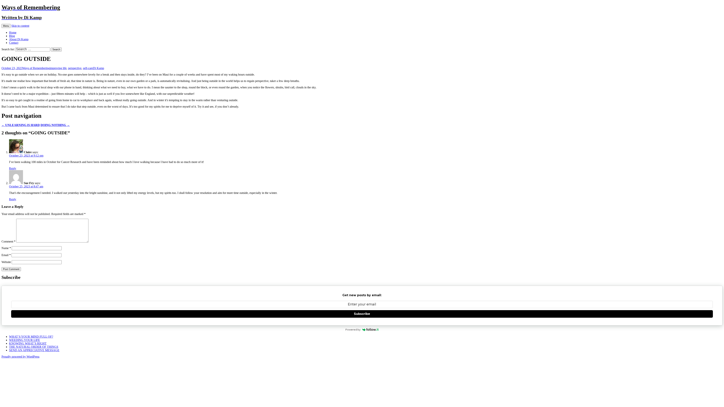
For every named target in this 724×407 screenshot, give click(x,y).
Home (12, 32)
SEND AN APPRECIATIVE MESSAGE (34, 350)
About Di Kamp (18, 39)
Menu (6, 25)
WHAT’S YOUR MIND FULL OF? (31, 336)
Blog (12, 35)
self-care (88, 68)
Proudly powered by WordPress (20, 356)
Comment (8, 241)
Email (6, 255)
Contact (13, 42)
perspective (74, 68)
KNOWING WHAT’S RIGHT (28, 343)
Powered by (352, 329)
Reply (12, 168)
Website (6, 262)
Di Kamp (98, 68)
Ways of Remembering (36, 68)
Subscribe (362, 314)
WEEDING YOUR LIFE (24, 340)
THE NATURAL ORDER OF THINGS (33, 346)
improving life (58, 68)
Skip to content (20, 25)
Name (6, 248)
